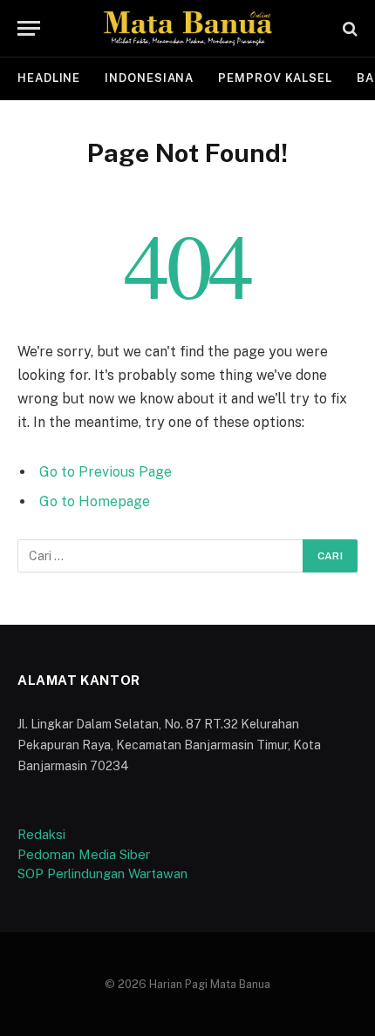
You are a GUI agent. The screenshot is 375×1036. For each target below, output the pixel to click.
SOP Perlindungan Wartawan (102, 873)
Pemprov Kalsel (275, 78)
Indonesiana (149, 78)
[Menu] (28, 28)
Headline (48, 78)
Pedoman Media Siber (83, 854)
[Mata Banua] (187, 28)
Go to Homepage (94, 501)
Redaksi (41, 834)
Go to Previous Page (105, 472)
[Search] (348, 28)
